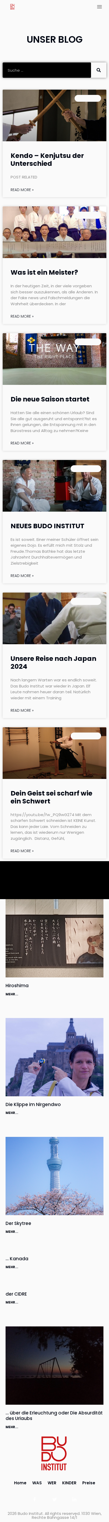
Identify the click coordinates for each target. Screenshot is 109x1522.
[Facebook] (35, 1500)
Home (20, 1483)
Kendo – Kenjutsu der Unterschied (47, 159)
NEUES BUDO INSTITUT (47, 526)
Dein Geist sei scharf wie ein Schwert (51, 797)
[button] (99, 7)
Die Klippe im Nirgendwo (33, 1104)
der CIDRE (16, 1294)
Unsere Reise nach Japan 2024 (53, 662)
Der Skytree (18, 1223)
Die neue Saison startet (50, 399)
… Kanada (17, 1259)
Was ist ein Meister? (44, 272)
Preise (88, 1483)
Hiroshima (17, 985)
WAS (37, 1483)
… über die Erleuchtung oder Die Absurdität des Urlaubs (54, 1416)
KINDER (69, 1483)
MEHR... (12, 994)
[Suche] (98, 70)
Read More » (22, 190)
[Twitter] (55, 1500)
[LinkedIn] (74, 1500)
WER (52, 1483)
